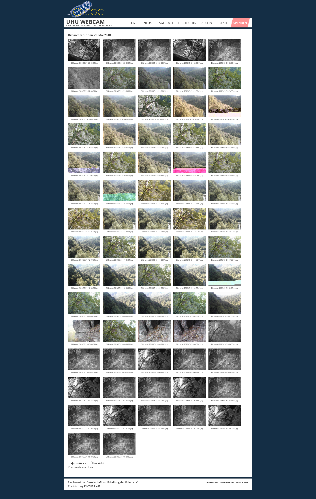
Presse (223, 23)
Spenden (240, 23)
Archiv (207, 23)
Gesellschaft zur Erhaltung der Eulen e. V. (112, 482)
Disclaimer (242, 482)
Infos (147, 23)
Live (134, 23)
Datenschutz (227, 482)
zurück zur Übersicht (89, 463)
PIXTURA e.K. (92, 486)
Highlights (187, 23)
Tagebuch (165, 23)
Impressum (212, 482)
